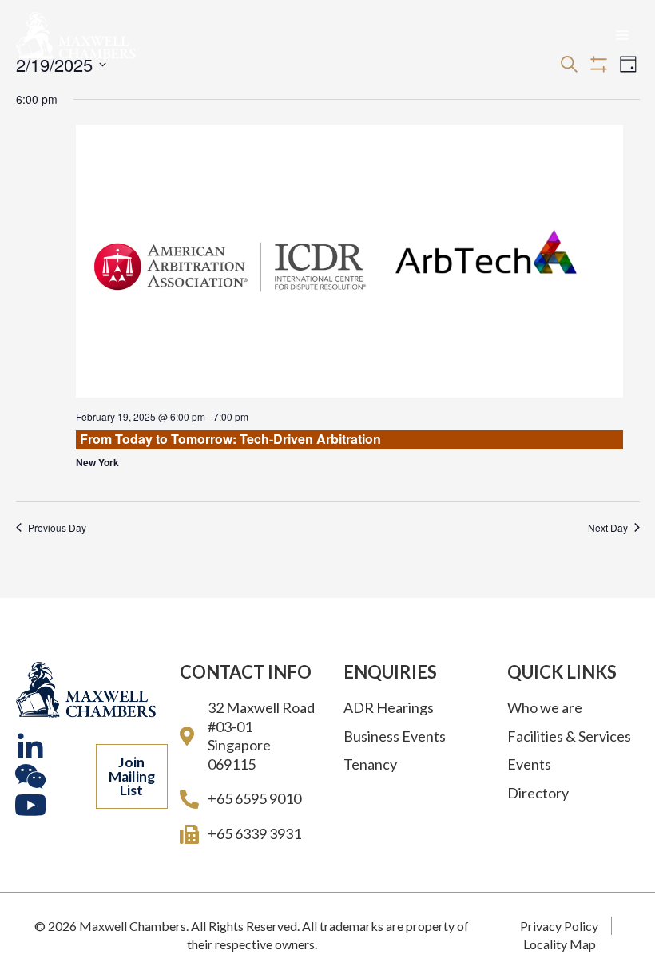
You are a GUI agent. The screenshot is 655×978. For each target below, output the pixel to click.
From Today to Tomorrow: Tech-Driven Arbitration (230, 439)
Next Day (608, 527)
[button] (132, 776)
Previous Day (57, 527)
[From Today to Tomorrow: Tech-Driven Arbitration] (349, 261)
